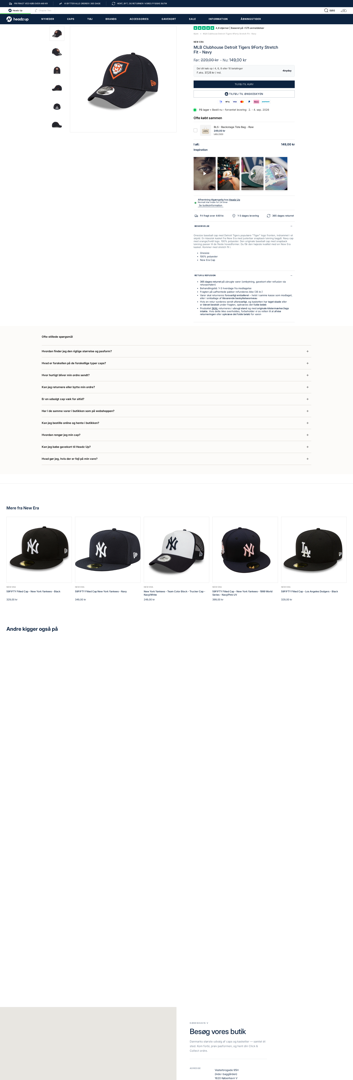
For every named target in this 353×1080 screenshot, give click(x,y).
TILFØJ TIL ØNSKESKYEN (246, 93)
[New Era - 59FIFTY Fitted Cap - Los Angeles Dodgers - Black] (313, 549)
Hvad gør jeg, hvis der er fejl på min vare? (69, 458)
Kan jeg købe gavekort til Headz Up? (66, 447)
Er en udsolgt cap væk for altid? (63, 399)
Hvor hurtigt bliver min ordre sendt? (66, 375)
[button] (329, 10)
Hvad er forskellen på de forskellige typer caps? (74, 363)
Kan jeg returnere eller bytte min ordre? (68, 387)
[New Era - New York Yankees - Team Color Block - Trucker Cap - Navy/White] (176, 549)
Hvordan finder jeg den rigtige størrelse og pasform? (77, 351)
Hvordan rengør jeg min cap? (61, 435)
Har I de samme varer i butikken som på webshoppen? (78, 411)
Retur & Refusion (205, 275)
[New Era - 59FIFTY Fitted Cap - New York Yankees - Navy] (107, 549)
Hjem (196, 34)
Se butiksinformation (210, 205)
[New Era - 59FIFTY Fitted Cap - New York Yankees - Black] (39, 549)
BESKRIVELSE (202, 226)
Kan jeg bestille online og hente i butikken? (70, 423)
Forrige (70, 79)
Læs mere (218, 134)
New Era (199, 41)
